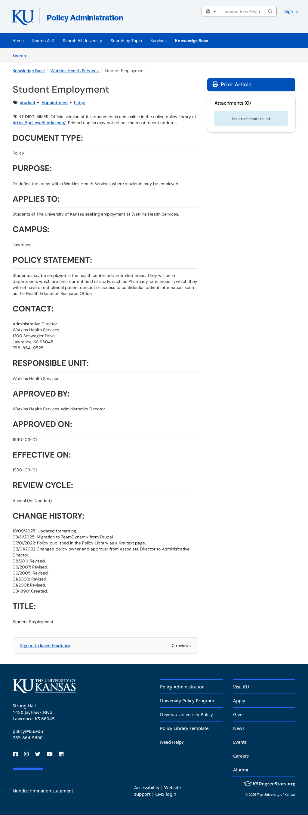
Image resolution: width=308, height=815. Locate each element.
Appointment (55, 102)
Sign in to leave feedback (45, 645)
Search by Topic (126, 40)
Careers (241, 756)
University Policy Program (187, 700)
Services (158, 40)
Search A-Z (43, 40)
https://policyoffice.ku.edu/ (39, 122)
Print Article (235, 84)
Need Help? (172, 742)
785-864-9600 (28, 737)
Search (21, 55)
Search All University (82, 40)
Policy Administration (182, 687)
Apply (239, 700)
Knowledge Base (191, 40)
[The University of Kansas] (44, 686)
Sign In (291, 11)
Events (240, 742)
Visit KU (241, 687)
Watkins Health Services (75, 70)
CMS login (165, 794)
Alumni (240, 770)
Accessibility (146, 787)
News (239, 728)
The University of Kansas (276, 794)
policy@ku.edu (28, 731)
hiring (79, 102)
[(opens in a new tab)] (98, 18)
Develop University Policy (186, 714)
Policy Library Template (184, 728)
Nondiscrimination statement (43, 791)
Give (237, 714)
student (27, 102)
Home (18, 40)
